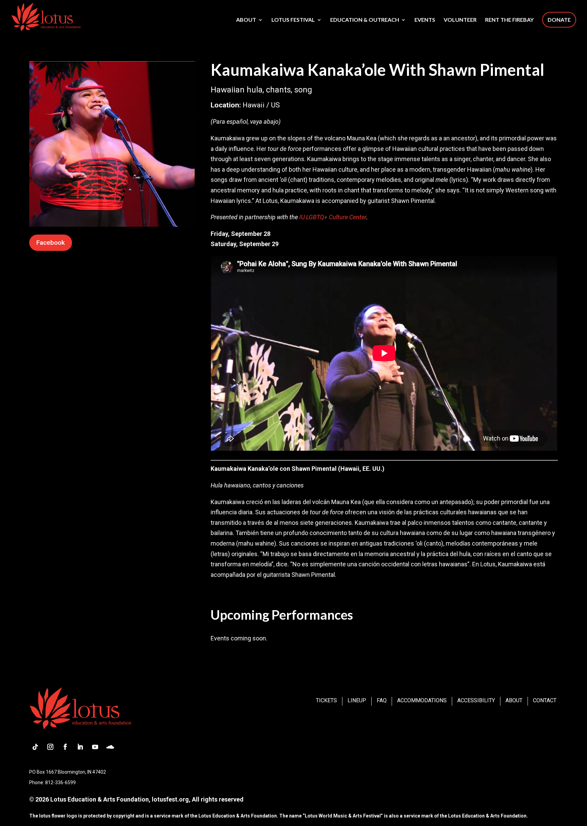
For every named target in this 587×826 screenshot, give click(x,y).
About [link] (246, 20)
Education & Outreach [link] (364, 20)
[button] (35, 747)
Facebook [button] (50, 242)
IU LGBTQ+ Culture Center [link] (332, 217)
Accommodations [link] (422, 700)
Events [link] (424, 20)
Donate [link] (559, 19)
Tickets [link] (326, 700)
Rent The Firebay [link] (509, 20)
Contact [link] (544, 700)
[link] (46, 16)
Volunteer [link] (460, 20)
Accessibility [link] (476, 700)
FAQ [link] (382, 700)
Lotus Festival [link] (293, 20)
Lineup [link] (357, 700)
